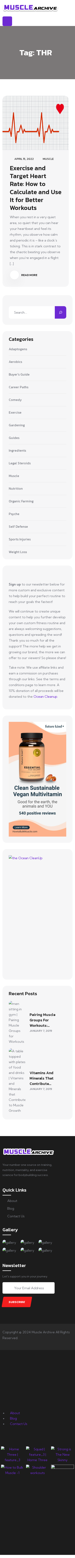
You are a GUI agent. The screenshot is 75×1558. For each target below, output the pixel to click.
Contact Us (16, 1216)
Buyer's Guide (19, 374)
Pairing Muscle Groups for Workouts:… (42, 1020)
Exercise (15, 412)
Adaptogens (18, 349)
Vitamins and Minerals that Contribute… (42, 1078)
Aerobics (15, 362)
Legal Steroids (20, 463)
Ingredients (17, 450)
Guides (14, 438)
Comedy (15, 400)
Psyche (14, 514)
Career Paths (18, 387)
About (12, 1201)
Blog (10, 1208)
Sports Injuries (20, 539)
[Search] (60, 312)
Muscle (48, 159)
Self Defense (18, 526)
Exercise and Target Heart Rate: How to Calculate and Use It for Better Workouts (35, 188)
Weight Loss (18, 552)
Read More (29, 275)
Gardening (17, 425)
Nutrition (16, 488)
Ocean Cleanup (45, 696)
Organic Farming (21, 501)
